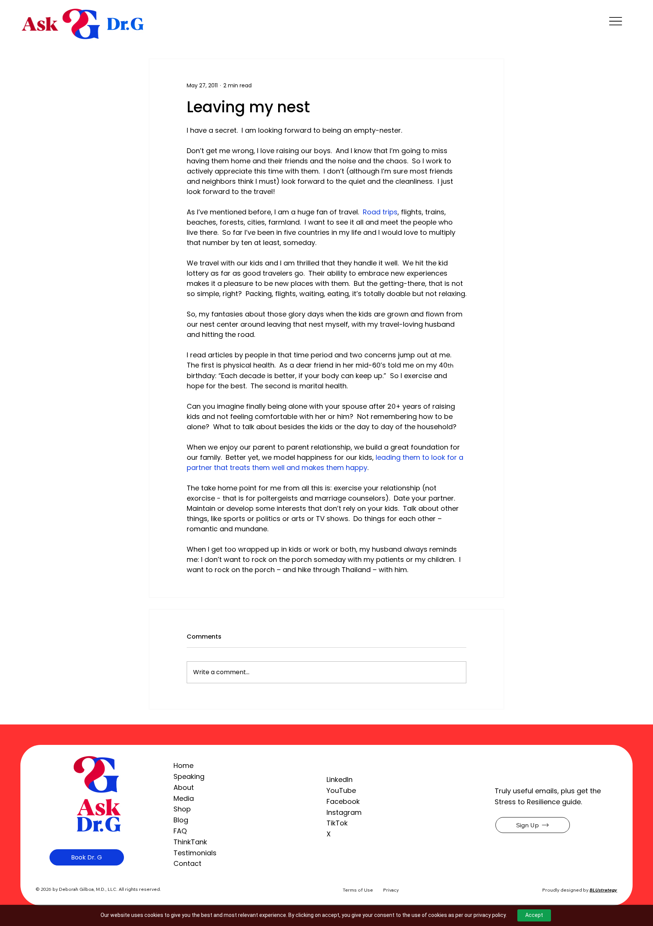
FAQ (180, 831)
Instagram (344, 812)
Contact (187, 863)
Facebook (343, 801)
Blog (180, 820)
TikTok (337, 823)
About (183, 787)
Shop (182, 809)
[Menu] (615, 21)
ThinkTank (190, 842)
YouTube (341, 790)
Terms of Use (358, 890)
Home (183, 765)
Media (183, 798)
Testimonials (195, 853)
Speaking (188, 776)
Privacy (391, 890)
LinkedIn (339, 779)
